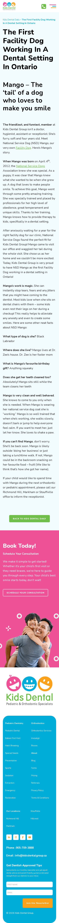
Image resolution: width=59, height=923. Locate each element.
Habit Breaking (12, 745)
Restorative (10, 797)
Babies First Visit (12, 738)
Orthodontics (37, 723)
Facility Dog (23, 148)
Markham (10, 826)
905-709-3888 (25, 848)
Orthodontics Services (41, 730)
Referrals (35, 783)
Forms (34, 768)
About (34, 753)
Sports (8, 768)
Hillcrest (34, 818)
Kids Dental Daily (11, 19)
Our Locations (13, 811)
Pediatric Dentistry (14, 723)
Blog (33, 760)
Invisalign (35, 738)
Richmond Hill (12, 818)
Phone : (10, 848)
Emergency (10, 790)
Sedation (9, 775)
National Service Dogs (30, 166)
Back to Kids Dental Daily (29, 518)
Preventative (11, 760)
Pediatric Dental (12, 730)
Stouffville (35, 811)
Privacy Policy (37, 790)
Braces (34, 745)
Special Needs (11, 753)
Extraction (9, 783)
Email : (10, 855)
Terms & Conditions (40, 797)
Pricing (34, 775)
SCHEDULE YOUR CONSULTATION (25, 592)
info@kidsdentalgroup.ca (31, 855)
